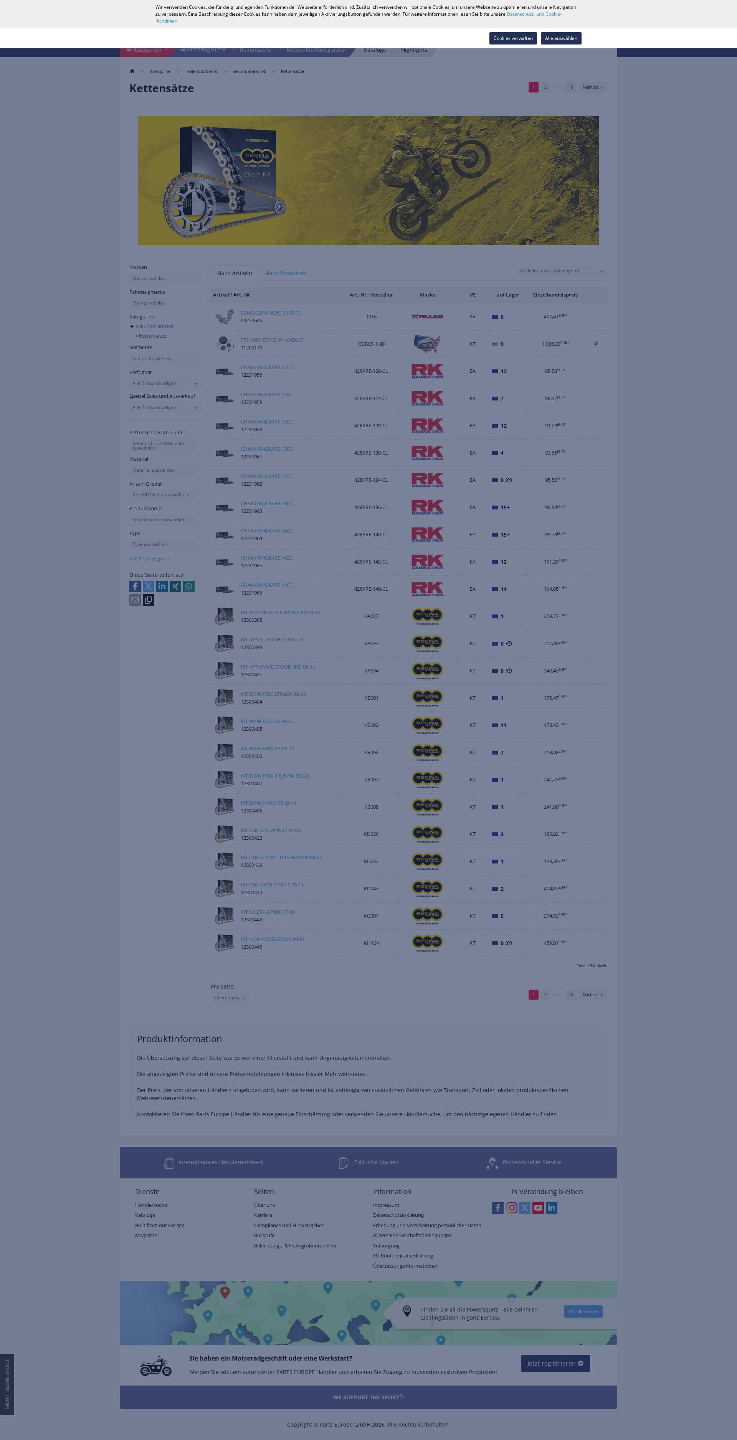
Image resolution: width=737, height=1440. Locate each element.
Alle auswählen (561, 38)
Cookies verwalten (513, 38)
